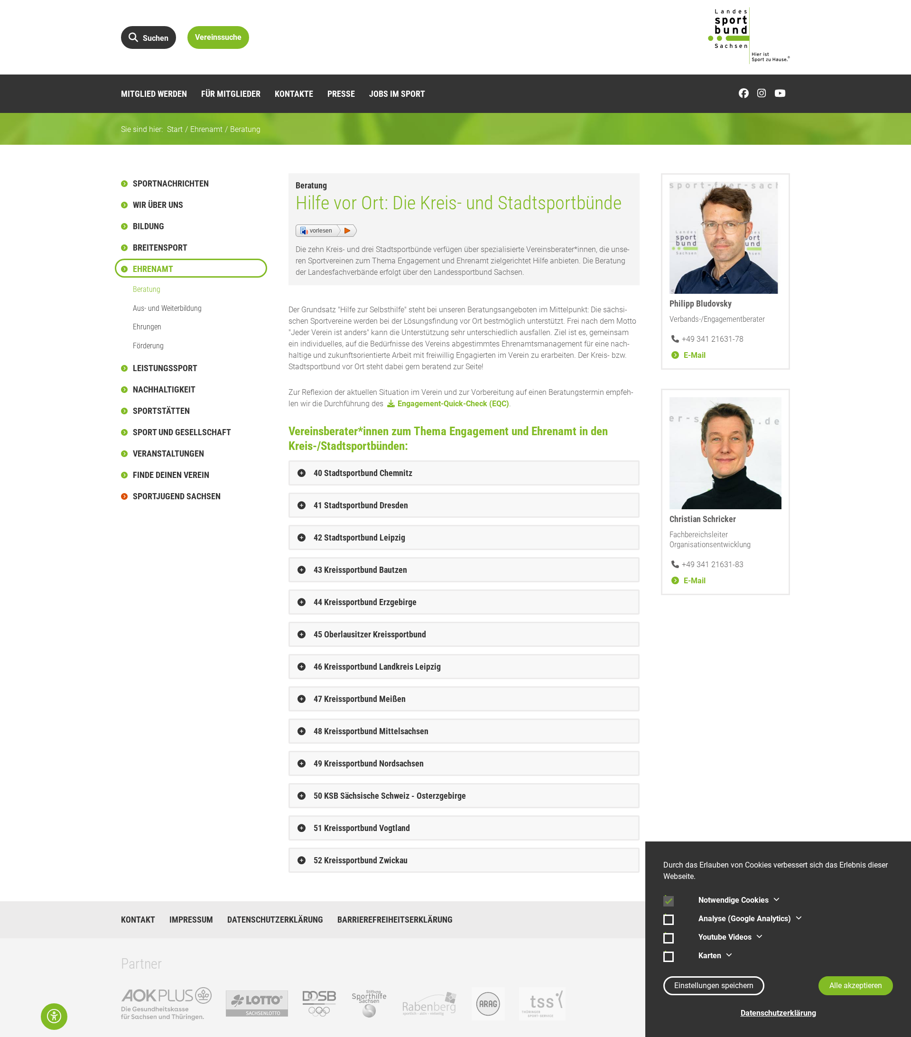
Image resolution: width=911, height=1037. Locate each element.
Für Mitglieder (230, 94)
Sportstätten (161, 411)
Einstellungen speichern (713, 985)
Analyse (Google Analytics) (744, 918)
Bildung (148, 226)
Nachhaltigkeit (164, 389)
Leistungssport (165, 368)
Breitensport (160, 247)
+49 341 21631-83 (713, 564)
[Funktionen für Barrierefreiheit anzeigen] (54, 1016)
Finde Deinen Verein (171, 475)
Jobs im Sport (397, 94)
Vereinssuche (218, 37)
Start (175, 129)
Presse (341, 94)
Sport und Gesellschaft (182, 432)
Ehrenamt (206, 129)
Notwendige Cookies (733, 900)
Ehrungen (147, 326)
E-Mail (694, 355)
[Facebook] (746, 94)
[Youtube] (782, 94)
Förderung (148, 345)
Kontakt (138, 920)
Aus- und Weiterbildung (167, 308)
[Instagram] (764, 94)
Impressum (191, 920)
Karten (709, 955)
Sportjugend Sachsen (177, 496)
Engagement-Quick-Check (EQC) (453, 403)
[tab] (464, 473)
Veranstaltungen (168, 453)
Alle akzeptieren (855, 985)
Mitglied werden (154, 94)
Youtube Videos (725, 937)
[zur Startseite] (749, 35)
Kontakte (294, 94)
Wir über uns (158, 205)
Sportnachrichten (171, 183)
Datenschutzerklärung (275, 920)
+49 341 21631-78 (713, 339)
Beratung (245, 129)
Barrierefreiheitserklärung (395, 920)
